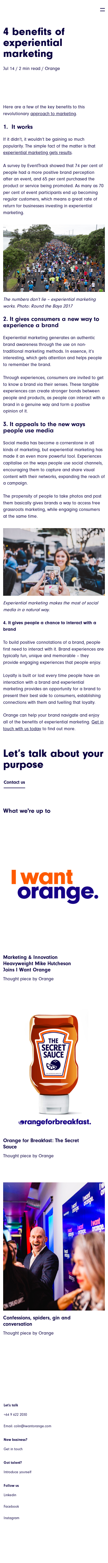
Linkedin (10, 1495)
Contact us (14, 782)
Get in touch (13, 1449)
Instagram (11, 1518)
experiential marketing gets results (37, 152)
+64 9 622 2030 (15, 1414)
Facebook (11, 1506)
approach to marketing (53, 113)
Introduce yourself (17, 1472)
